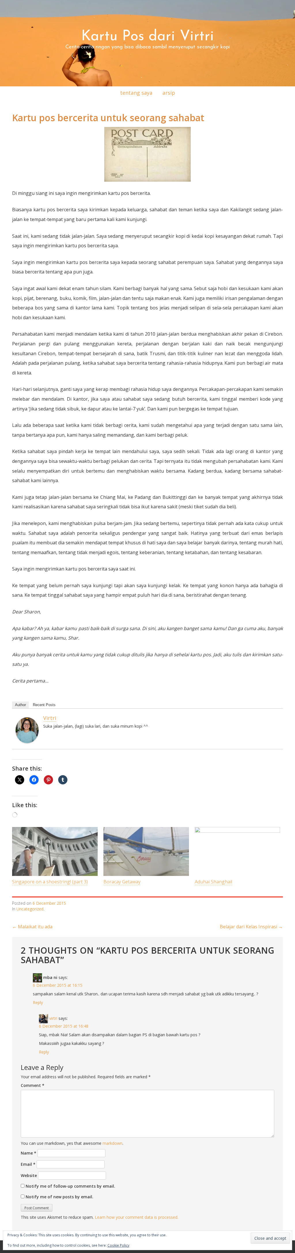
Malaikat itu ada (32, 926)
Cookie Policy (118, 1245)
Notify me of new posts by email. (59, 1196)
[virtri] (27, 730)
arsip (168, 92)
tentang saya (136, 92)
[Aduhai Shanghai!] (237, 851)
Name (28, 1153)
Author (20, 705)
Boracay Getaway (122, 882)
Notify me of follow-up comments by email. (70, 1186)
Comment (32, 1085)
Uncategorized (30, 909)
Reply (38, 1002)
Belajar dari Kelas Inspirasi (251, 926)
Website (29, 1175)
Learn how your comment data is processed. (136, 1217)
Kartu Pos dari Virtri (147, 36)
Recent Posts (44, 705)
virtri (49, 717)
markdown (112, 1143)
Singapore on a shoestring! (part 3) (50, 882)
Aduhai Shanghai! (213, 882)
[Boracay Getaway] (146, 851)
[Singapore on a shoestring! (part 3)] (55, 851)
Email (28, 1164)
